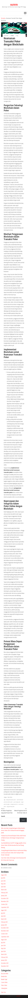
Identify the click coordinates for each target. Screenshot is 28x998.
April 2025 (3, 916)
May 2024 (3, 948)
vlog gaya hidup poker (10, 806)
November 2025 (4, 901)
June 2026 (3, 881)
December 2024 (4, 928)
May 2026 (3, 884)
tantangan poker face (14, 804)
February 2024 (4, 957)
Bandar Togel (4, 979)
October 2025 (4, 904)
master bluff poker (20, 799)
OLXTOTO (14, 4)
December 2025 (4, 898)
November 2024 (4, 931)
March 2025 (3, 919)
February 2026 (4, 892)
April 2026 (3, 887)
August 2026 (4, 875)
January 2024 (4, 960)
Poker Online (9, 797)
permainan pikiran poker (8, 802)
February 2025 (4, 922)
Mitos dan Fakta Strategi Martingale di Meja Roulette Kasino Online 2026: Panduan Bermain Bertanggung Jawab (13, 830)
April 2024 (3, 951)
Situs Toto (3, 992)
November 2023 (4, 966)
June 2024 (3, 945)
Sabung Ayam (4, 988)
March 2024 (3, 954)
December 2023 (4, 963)
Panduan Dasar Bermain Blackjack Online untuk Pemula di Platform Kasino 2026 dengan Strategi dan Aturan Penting (13, 838)
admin (12, 35)
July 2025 (3, 913)
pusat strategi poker (16, 802)
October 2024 (4, 934)
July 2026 (3, 878)
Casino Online (4, 982)
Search (3, 816)
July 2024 (3, 942)
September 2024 (5, 937)
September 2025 (5, 907)
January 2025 (4, 925)
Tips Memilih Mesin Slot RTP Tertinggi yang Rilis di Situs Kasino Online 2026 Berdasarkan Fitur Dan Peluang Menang (13, 845)
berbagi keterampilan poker (11, 799)
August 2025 (4, 910)
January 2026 (4, 895)
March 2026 (3, 890)
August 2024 (4, 940)
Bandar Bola (4, 976)
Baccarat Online (4, 973)
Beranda (3, 18)
